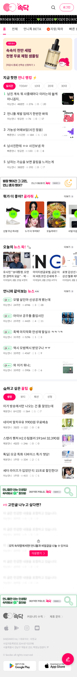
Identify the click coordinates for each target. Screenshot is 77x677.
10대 (37, 86)
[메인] (16, 7)
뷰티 (23, 397)
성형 (49, 397)
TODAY (23, 86)
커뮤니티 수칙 (35, 616)
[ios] (6, 628)
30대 (64, 86)
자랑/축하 (56, 29)
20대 (50, 86)
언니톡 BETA (32, 29)
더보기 (67, 196)
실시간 (9, 86)
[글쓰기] (68, 659)
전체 (15, 29)
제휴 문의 (55, 616)
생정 (9, 397)
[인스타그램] (27, 628)
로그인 (66, 7)
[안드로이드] (16, 628)
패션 (36, 397)
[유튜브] (37, 628)
